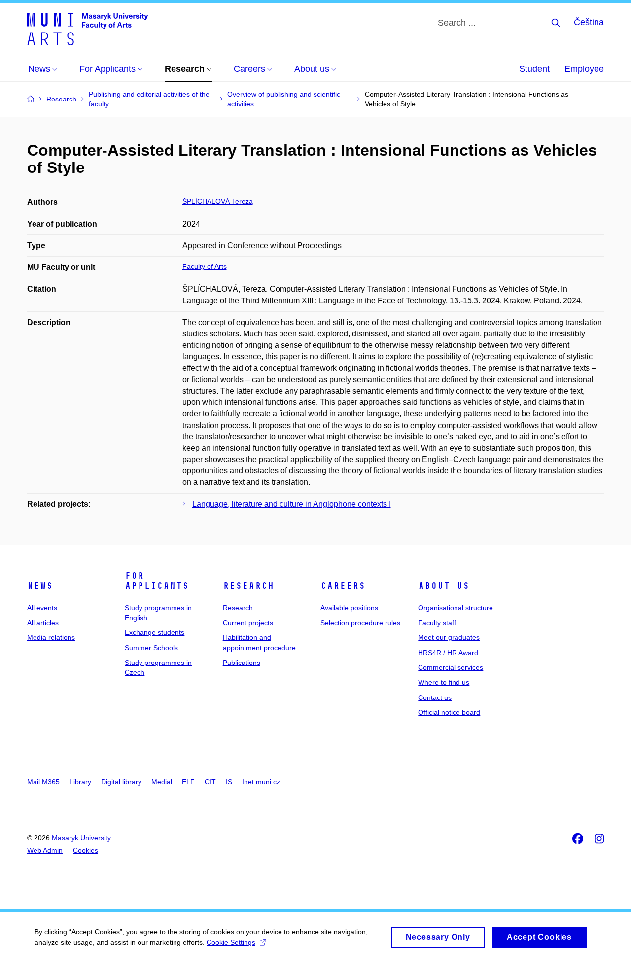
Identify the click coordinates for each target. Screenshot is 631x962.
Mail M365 (43, 782)
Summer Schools (151, 648)
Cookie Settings (231, 942)
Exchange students (154, 632)
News (40, 585)
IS (229, 782)
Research (248, 585)
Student (534, 69)
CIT (210, 782)
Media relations (51, 637)
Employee (584, 69)
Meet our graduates (449, 637)
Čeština (589, 22)
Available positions (349, 608)
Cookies (85, 850)
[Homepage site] (87, 28)
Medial (161, 782)
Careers (342, 585)
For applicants (157, 580)
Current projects (248, 623)
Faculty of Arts (204, 266)
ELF (188, 782)
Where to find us (443, 682)
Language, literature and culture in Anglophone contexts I (291, 504)
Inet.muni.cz (261, 782)
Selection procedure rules (360, 623)
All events (42, 608)
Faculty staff (437, 623)
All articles (43, 623)
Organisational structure (455, 608)
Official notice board (449, 712)
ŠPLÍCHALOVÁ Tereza (217, 201)
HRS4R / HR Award (448, 653)
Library (80, 782)
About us (443, 585)
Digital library (121, 782)
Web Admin (45, 850)
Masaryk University (81, 838)
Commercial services (450, 667)
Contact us (435, 697)
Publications (241, 662)
